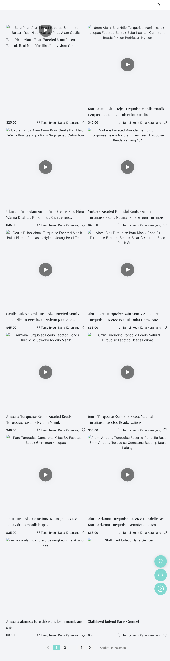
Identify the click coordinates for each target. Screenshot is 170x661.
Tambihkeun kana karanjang (60, 122)
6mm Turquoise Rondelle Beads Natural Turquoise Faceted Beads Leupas (120, 419)
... (73, 647)
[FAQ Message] (160, 588)
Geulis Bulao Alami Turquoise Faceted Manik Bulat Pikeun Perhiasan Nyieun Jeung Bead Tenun (42, 317)
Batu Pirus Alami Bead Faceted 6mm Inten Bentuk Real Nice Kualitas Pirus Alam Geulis (42, 42)
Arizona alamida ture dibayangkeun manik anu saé (44, 624)
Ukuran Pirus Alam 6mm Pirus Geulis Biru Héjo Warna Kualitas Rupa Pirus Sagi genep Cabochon (45, 214)
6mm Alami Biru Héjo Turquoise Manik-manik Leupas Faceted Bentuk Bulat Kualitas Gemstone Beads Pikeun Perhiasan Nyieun (126, 112)
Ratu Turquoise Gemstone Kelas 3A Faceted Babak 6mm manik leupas (41, 521)
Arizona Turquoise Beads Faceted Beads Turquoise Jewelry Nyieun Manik (39, 419)
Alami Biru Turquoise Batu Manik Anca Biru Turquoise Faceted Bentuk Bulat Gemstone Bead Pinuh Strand (123, 317)
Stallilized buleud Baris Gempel (113, 621)
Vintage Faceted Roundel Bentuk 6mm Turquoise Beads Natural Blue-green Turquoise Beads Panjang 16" (126, 214)
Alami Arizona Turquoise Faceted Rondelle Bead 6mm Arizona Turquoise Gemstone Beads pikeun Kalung (127, 522)
